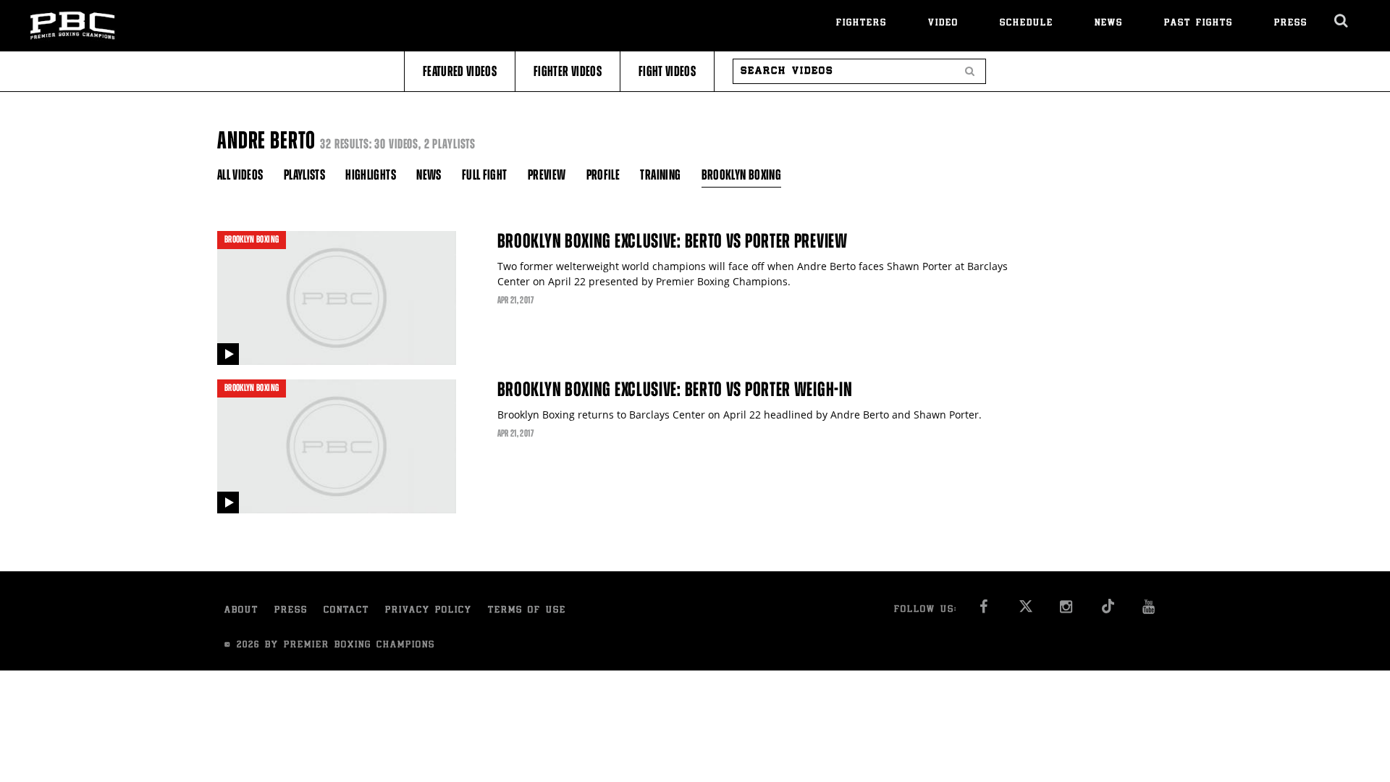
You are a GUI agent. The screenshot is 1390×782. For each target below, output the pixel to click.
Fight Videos (667, 71)
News (1109, 23)
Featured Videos (460, 71)
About (241, 610)
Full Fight (484, 174)
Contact (346, 610)
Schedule (1026, 23)
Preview (546, 174)
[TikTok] (1108, 610)
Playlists (304, 174)
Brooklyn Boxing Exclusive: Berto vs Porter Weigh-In (675, 389)
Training (660, 174)
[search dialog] (1341, 21)
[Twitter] (1025, 610)
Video (943, 23)
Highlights (370, 174)
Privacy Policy (428, 610)
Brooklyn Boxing (741, 174)
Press (1290, 23)
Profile (603, 174)
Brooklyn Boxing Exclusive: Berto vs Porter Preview (672, 241)
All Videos (240, 174)
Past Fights (1198, 23)
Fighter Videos (568, 71)
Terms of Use (527, 610)
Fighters (861, 23)
